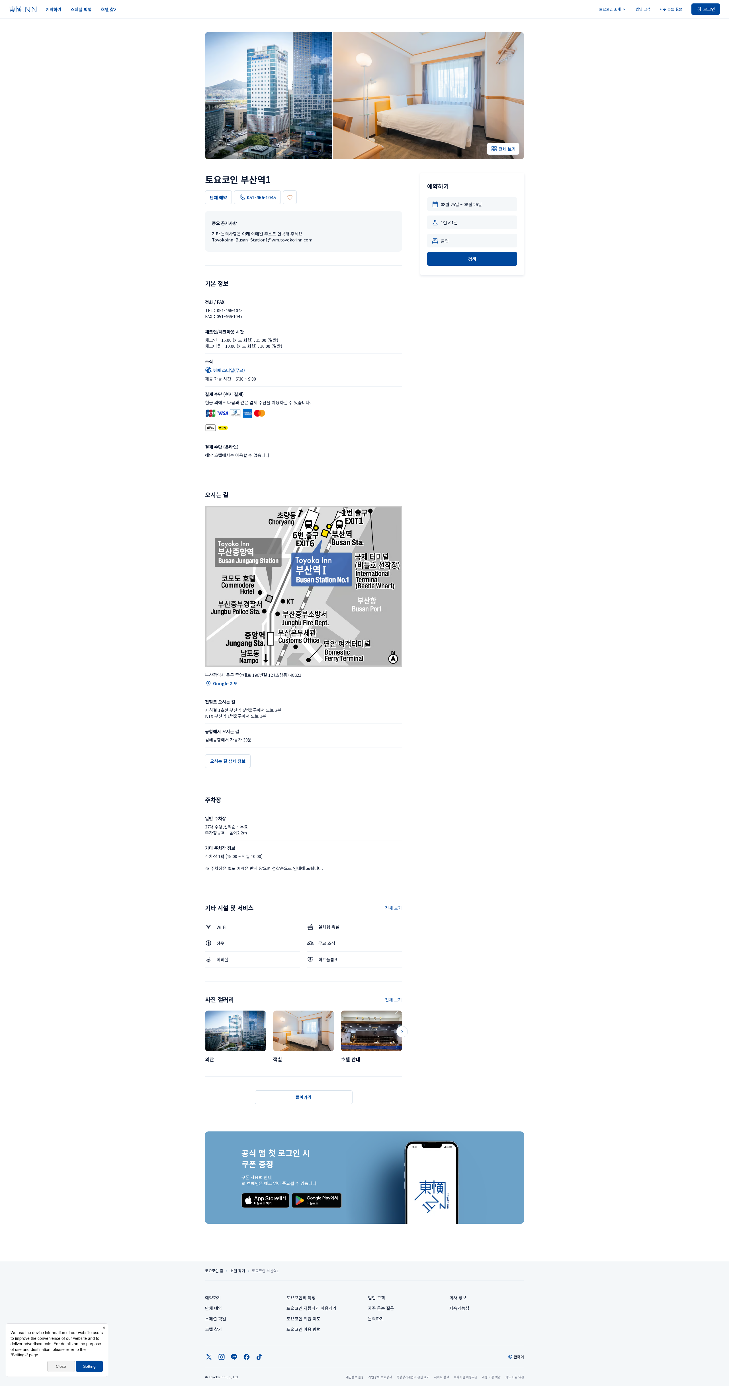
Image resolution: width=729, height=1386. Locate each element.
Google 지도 (225, 683)
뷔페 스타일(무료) (229, 370)
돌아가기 (304, 1097)
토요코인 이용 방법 (303, 1329)
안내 (268, 1177)
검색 (472, 259)
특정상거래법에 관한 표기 (412, 1377)
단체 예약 (218, 197)
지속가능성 (459, 1308)
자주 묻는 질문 (671, 9)
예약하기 (54, 9)
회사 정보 (457, 1297)
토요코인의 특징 (301, 1297)
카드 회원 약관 (514, 1377)
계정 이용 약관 (491, 1377)
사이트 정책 (441, 1377)
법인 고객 (643, 9)
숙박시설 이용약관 (465, 1377)
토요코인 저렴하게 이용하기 (311, 1308)
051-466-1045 (261, 197)
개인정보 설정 (355, 1377)
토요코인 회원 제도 (303, 1319)
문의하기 (376, 1319)
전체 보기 (393, 908)
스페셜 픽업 (81, 9)
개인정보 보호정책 (380, 1377)
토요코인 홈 (214, 1270)
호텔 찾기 (109, 9)
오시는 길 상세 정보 (227, 761)
